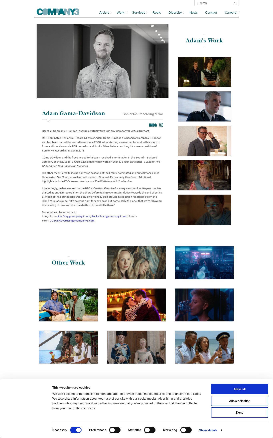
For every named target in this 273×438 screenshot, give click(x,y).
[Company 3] (58, 11)
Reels (157, 12)
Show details (208, 430)
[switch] (115, 430)
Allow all (240, 389)
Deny (239, 412)
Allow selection (239, 401)
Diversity (175, 12)
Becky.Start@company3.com (109, 216)
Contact (211, 12)
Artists (104, 12)
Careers (230, 12)
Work (121, 12)
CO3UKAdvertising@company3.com (72, 220)
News (193, 12)
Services (138, 12)
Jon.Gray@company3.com (73, 216)
